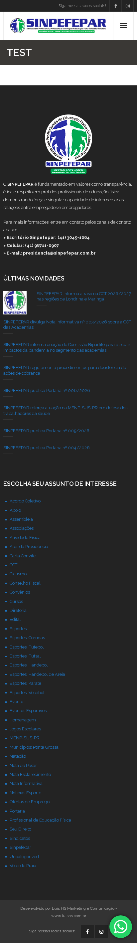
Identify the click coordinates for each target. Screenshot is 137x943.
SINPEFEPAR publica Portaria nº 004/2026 (46, 447)
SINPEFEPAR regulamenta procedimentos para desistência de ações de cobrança (64, 370)
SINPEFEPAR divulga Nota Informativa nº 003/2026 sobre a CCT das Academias (67, 324)
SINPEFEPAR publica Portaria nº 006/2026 (46, 390)
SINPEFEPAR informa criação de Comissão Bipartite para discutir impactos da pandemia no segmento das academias (66, 347)
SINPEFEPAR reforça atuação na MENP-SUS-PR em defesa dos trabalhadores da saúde (65, 410)
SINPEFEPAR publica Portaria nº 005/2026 (46, 430)
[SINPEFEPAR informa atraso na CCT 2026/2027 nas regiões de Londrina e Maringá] (15, 302)
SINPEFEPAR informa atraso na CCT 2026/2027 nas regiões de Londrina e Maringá (84, 296)
